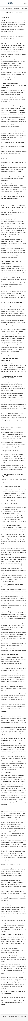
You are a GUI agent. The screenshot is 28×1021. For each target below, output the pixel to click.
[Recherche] (22, 3)
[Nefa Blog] (10, 3)
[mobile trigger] (2, 3)
